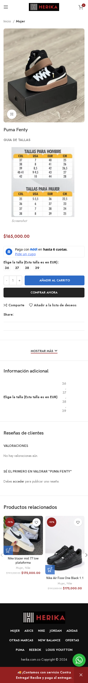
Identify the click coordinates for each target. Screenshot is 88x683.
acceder (18, 481)
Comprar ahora (44, 292)
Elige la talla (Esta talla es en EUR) (30, 262)
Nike (27, 568)
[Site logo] (44, 6)
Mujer (20, 21)
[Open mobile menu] (6, 7)
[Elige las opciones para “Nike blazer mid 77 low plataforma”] (8, 550)
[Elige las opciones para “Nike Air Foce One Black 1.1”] (50, 569)
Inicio (8, 21)
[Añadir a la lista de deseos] (36, 522)
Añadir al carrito (54, 280)
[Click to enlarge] (11, 114)
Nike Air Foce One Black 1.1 (65, 578)
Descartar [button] (81, 675)
